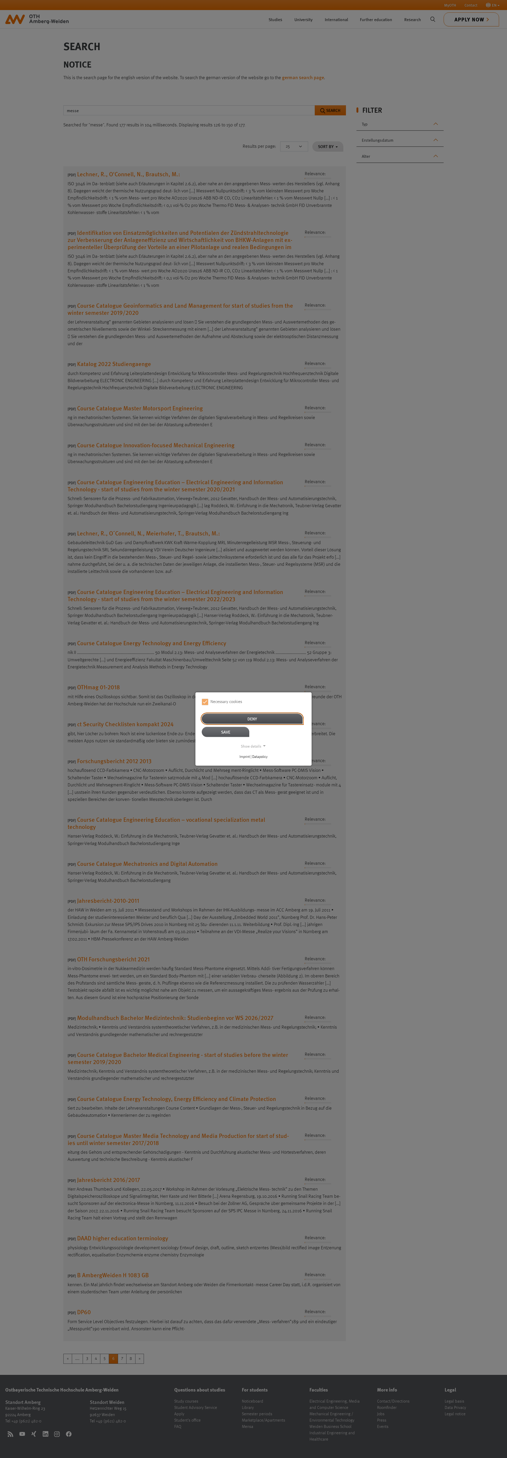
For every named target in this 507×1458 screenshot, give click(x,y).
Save (225, 732)
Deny (252, 718)
